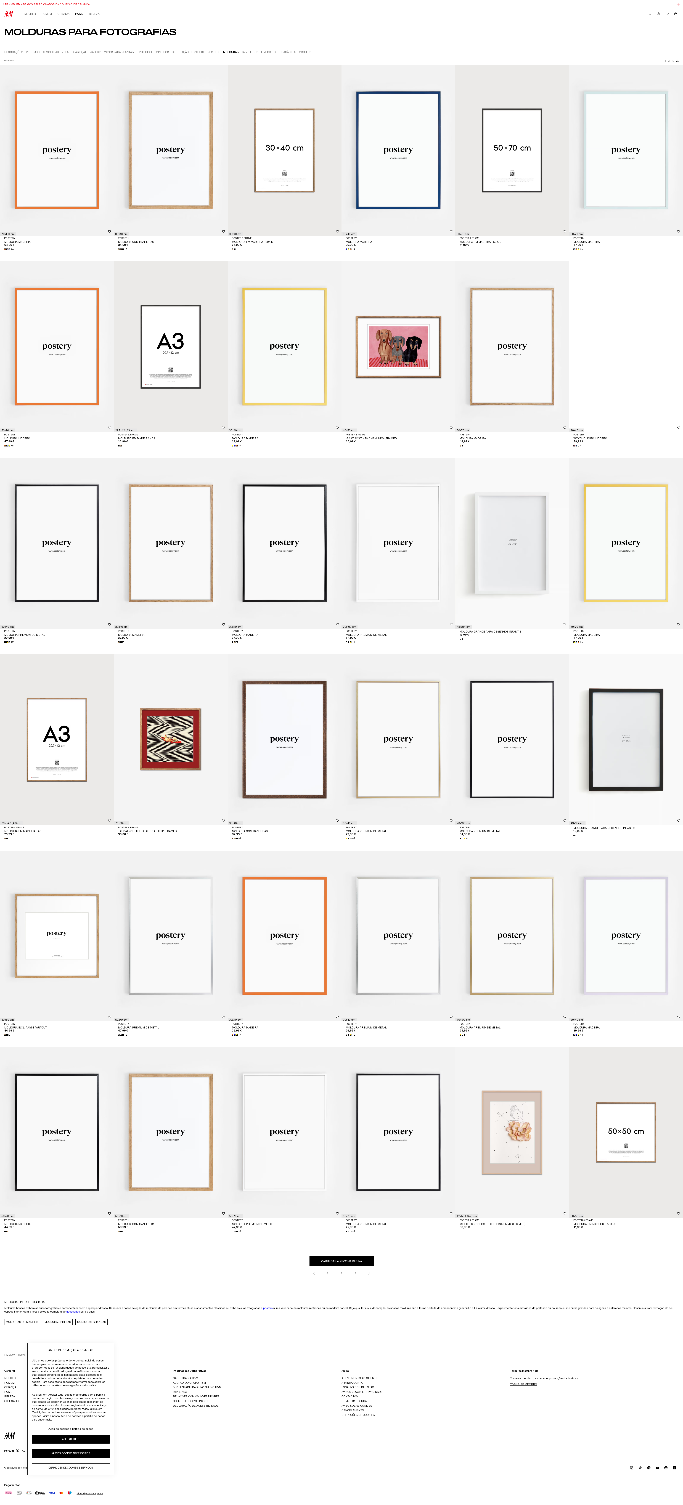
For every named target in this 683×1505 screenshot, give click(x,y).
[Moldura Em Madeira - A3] (171, 346)
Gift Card (11, 1401)
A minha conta (352, 1382)
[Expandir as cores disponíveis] (234, 249)
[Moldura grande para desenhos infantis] (512, 543)
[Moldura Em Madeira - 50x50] (626, 1132)
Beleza (94, 13)
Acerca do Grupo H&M (189, 1382)
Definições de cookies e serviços (71, 1467)
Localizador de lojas (358, 1387)
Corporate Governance (191, 1401)
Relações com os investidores (196, 1396)
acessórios (73, 1311)
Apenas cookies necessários (70, 1453)
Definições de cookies (358, 1414)
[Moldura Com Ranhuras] (171, 150)
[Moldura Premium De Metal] (57, 543)
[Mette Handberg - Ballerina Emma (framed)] (512, 1132)
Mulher (30, 13)
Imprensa (180, 1391)
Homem (46, 13)
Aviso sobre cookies (357, 1405)
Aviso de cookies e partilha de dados (70, 1428)
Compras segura (354, 1401)
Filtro (669, 60)
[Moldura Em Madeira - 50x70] (512, 150)
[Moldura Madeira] (57, 150)
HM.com (9, 1354)
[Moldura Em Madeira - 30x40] (285, 150)
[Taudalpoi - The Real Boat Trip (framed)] (171, 739)
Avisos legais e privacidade (362, 1391)
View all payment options (90, 1493)
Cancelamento (353, 1410)
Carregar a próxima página (341, 1261)
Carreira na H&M (185, 1378)
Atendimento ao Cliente (360, 1378)
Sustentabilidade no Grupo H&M (197, 1387)
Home (79, 13)
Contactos (350, 1396)
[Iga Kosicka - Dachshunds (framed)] (398, 346)
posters (268, 1308)
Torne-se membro (523, 1384)
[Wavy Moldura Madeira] (626, 346)
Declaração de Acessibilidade (196, 1405)
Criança (63, 13)
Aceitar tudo (71, 1439)
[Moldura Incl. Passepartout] (57, 936)
